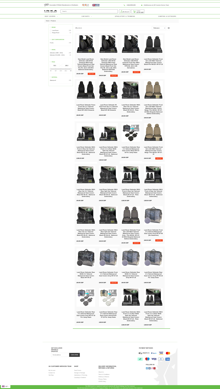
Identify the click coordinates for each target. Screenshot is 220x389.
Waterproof (53, 80)
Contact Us (52, 372)
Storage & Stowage (79, 372)
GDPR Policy (102, 381)
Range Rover (55, 32)
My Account (52, 370)
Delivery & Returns (103, 376)
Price (53, 62)
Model (54, 49)
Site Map (51, 375)
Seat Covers (50, 16)
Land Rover (55, 30)
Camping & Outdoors (80, 377)
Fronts (51, 42)
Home (47, 21)
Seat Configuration (58, 39)
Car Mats (85, 16)
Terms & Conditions (103, 374)
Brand (54, 27)
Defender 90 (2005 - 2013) (57, 55)
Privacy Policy (102, 379)
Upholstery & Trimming (80, 375)
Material (54, 77)
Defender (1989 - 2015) (56, 52)
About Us (101, 372)
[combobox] (89, 11)
